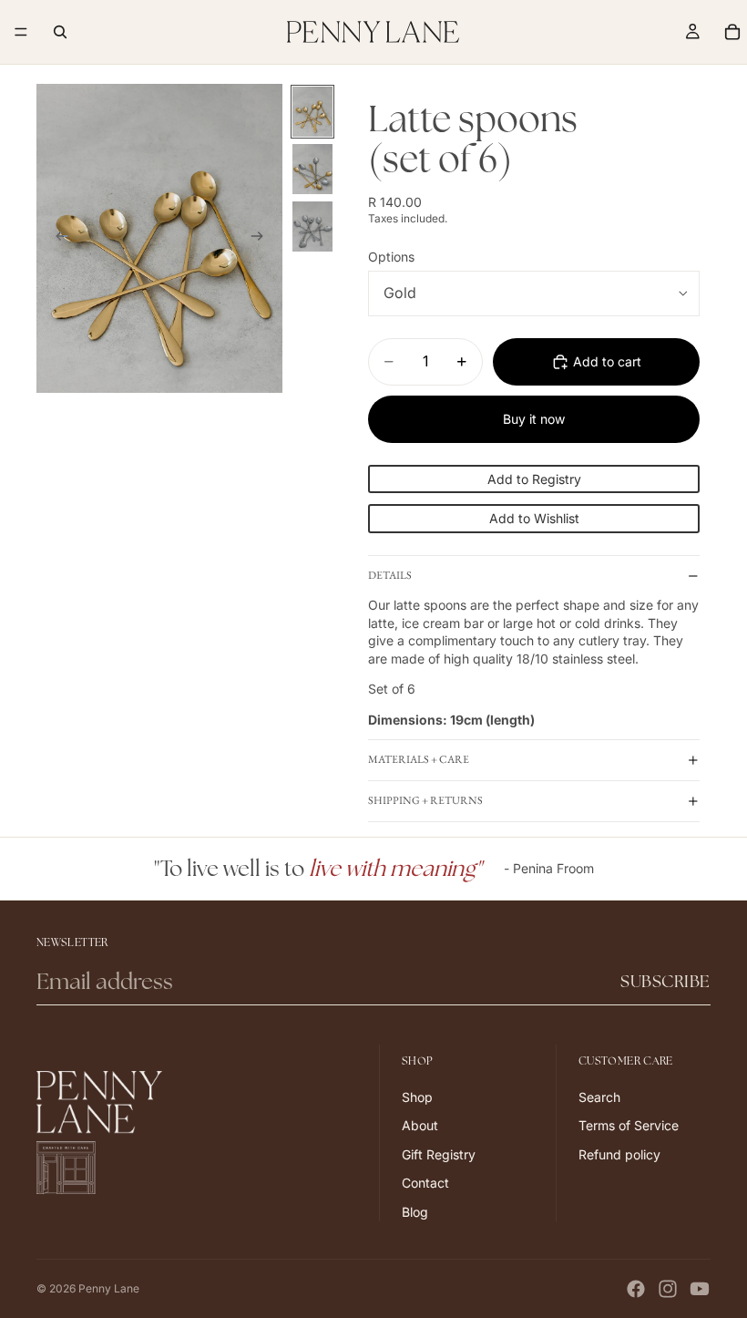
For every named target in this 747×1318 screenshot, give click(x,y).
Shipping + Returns (425, 800)
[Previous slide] (56, 238)
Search (599, 1096)
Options (391, 256)
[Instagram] (668, 1289)
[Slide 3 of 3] (312, 226)
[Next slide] (262, 238)
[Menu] (21, 32)
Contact (425, 1182)
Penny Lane (108, 1288)
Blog (415, 1212)
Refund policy (619, 1154)
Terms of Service (628, 1125)
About (420, 1125)
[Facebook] (636, 1289)
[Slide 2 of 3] (312, 169)
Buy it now (534, 419)
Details (390, 575)
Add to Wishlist (534, 518)
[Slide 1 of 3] (312, 112)
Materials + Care (418, 759)
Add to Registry (534, 479)
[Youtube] (700, 1289)
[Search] (60, 32)
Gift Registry (439, 1154)
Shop (417, 1096)
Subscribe (665, 981)
